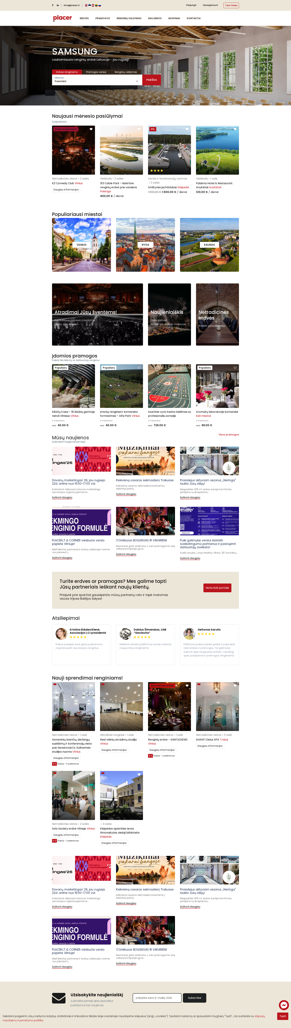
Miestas (59, 77)
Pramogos (102, 18)
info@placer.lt (72, 5)
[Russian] (99, 5)
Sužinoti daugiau (62, 497)
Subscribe (194, 998)
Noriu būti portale (217, 588)
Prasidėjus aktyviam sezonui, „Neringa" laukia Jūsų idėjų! (208, 482)
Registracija (160, 339)
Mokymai (174, 18)
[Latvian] (93, 5)
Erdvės (84, 18)
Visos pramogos (229, 434)
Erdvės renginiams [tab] (67, 72)
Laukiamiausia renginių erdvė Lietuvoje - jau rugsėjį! (90, 59)
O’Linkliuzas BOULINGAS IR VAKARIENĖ (141, 540)
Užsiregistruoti (210, 5)
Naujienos (155, 18)
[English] (86, 5)
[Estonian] (89, 5)
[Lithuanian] (96, 5)
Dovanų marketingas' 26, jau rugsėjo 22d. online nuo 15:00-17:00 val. (78, 482)
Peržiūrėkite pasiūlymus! (73, 339)
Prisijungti (191, 5)
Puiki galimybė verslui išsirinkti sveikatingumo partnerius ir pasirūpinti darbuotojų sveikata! (208, 543)
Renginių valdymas (129, 18)
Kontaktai (194, 18)
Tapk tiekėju (231, 5)
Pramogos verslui (96, 72)
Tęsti (283, 1016)
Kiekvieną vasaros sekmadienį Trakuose (145, 480)
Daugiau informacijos (66, 189)
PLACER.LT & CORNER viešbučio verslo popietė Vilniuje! (78, 542)
